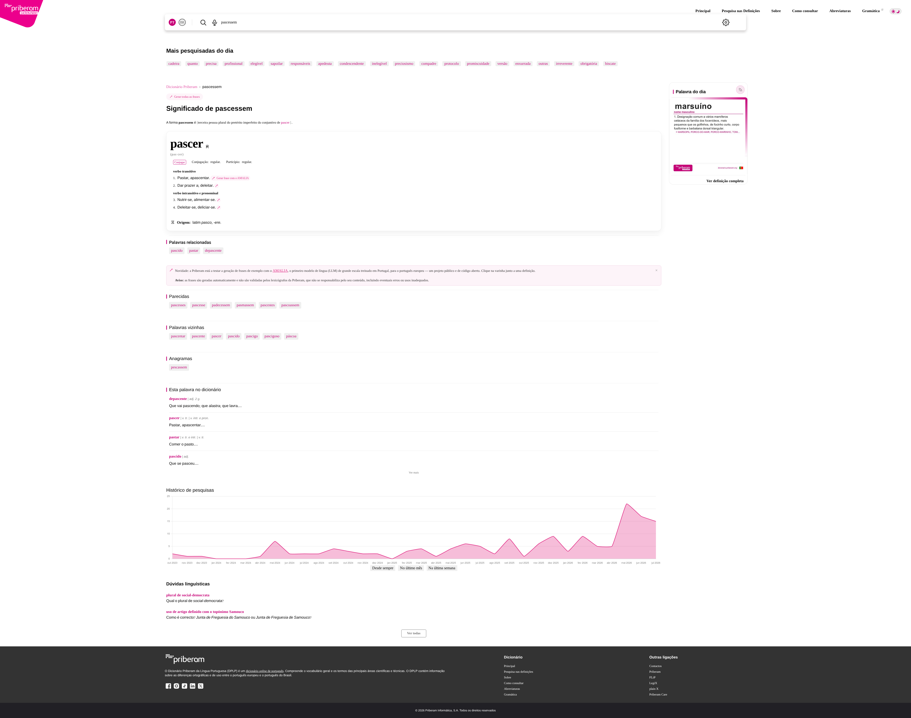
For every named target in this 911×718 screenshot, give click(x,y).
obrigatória (589, 64)
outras (543, 64)
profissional (234, 64)
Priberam (655, 671)
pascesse (198, 305)
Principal (702, 11)
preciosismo (404, 64)
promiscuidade (478, 64)
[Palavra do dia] (740, 89)
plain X (654, 688)
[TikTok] (184, 688)
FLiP (652, 677)
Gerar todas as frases (187, 96)
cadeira (173, 64)
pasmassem (245, 305)
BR (182, 22)
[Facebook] (168, 688)
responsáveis (300, 64)
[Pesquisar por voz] (215, 22)
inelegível (379, 64)
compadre (428, 64)
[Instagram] (176, 688)
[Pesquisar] (203, 22)
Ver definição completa (725, 181)
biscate (610, 64)
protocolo (451, 64)
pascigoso (272, 336)
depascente (213, 251)
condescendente (352, 64)
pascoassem (290, 305)
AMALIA (280, 271)
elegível (257, 64)
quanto (192, 64)
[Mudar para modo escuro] (896, 11)
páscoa (291, 336)
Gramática (871, 11)
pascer (216, 336)
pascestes (267, 305)
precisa (211, 64)
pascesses (178, 305)
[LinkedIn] (192, 688)
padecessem (221, 305)
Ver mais (414, 472)
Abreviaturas (840, 11)
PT (172, 22)
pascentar (178, 336)
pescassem (179, 367)
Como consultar (805, 11)
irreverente (564, 64)
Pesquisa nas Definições (741, 11)
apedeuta (325, 64)
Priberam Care (658, 694)
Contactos (655, 666)
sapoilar (277, 64)
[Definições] (725, 22)
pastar (193, 251)
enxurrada (522, 64)
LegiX (653, 683)
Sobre (776, 11)
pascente (198, 336)
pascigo (252, 336)
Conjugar (179, 162)
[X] (200, 688)
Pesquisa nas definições (518, 671)
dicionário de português (265, 671)
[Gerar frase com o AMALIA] (216, 185)
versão (502, 64)
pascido (177, 251)
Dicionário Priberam (181, 87)
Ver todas (413, 633)
